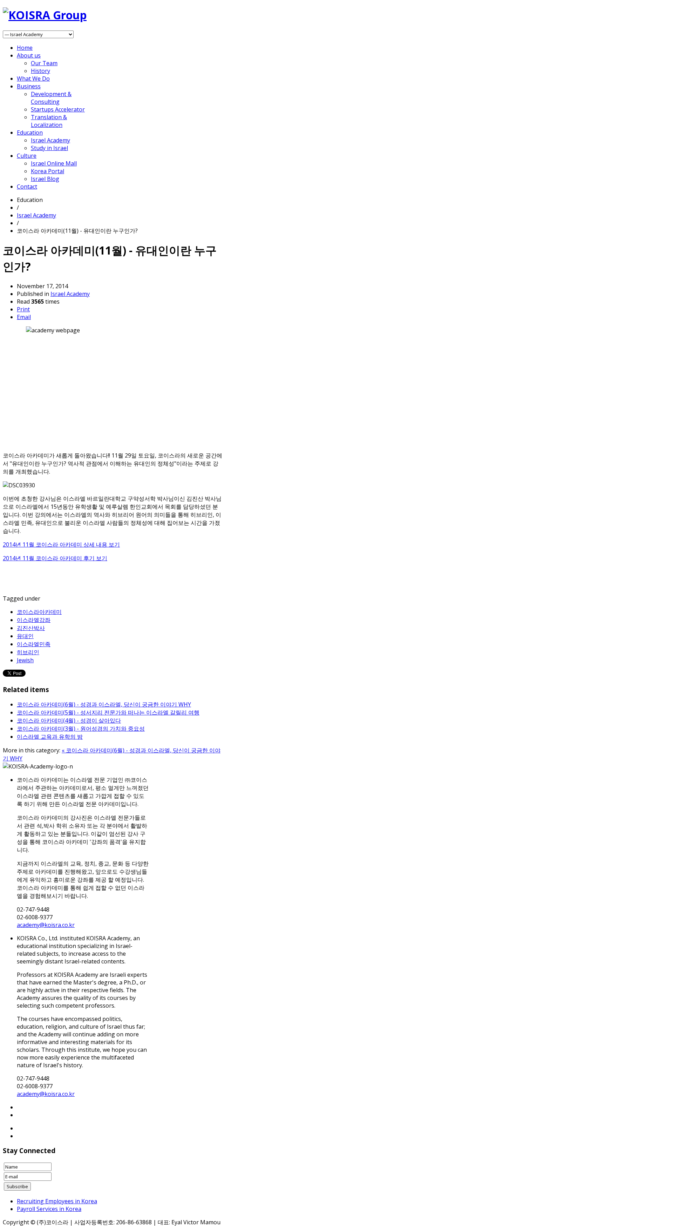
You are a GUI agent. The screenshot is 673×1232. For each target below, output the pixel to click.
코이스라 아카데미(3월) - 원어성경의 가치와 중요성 (81, 728)
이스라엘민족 (33, 644)
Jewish (25, 660)
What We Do (33, 78)
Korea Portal (47, 171)
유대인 (25, 636)
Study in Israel (49, 148)
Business (29, 86)
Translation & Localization (49, 121)
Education (30, 132)
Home (25, 48)
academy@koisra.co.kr (46, 925)
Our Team (44, 63)
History (40, 71)
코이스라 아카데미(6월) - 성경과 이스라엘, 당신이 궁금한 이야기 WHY (104, 704)
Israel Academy (50, 140)
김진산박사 (31, 628)
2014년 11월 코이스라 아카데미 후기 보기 (55, 558)
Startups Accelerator (58, 109)
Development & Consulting (51, 98)
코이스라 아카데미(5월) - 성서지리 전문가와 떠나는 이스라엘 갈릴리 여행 (108, 712)
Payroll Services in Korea (49, 1209)
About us (29, 55)
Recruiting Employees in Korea (57, 1201)
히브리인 (28, 652)
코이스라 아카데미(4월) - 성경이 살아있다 (69, 720)
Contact (27, 186)
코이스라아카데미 (39, 612)
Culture (26, 156)
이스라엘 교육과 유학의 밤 (50, 736)
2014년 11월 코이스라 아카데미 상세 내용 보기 (61, 544)
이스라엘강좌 (33, 620)
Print (23, 309)
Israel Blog (45, 179)
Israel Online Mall (54, 163)
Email (24, 317)
